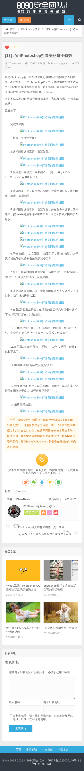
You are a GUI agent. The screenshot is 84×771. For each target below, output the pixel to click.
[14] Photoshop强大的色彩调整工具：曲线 (38, 526)
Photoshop (21, 491)
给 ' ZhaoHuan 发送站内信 (49, 512)
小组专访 (31, 749)
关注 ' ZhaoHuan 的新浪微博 (56, 512)
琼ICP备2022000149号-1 (63, 760)
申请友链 (63, 749)
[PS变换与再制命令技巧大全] (61, 622)
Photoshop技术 (30, 29)
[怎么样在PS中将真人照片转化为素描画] (23, 622)
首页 (12, 29)
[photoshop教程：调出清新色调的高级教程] (61, 579)
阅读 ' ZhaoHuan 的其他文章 (31, 512)
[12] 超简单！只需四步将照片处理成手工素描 (44, 533)
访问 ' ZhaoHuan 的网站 (43, 512)
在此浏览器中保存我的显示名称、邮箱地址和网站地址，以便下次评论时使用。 (43, 717)
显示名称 (14, 702)
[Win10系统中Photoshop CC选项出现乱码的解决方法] (23, 579)
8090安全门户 (42, 7)
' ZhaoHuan (14, 63)
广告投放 (47, 749)
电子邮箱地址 (51, 702)
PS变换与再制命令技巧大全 (60, 627)
